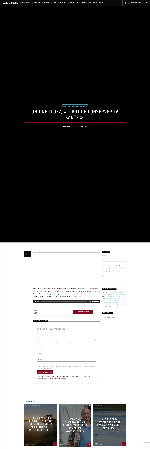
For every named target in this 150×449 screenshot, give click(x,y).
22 (120, 291)
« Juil (103, 301)
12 (110, 288)
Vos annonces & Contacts (96, 3)
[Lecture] (35, 321)
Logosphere (66, 115)
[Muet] (93, 321)
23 (123, 291)
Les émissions (26, 3)
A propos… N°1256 (114, 316)
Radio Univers (10, 3)
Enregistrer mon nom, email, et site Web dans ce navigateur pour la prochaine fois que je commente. (68, 386)
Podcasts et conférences (80, 115)
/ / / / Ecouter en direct (134, 3)
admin (72, 135)
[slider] (96, 321)
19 (110, 291)
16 (123, 288)
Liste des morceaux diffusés (78, 3)
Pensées (46, 3)
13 (113, 288)
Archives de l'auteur (83, 332)
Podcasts (63, 3)
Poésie (54, 3)
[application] (66, 321)
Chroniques (37, 3)
